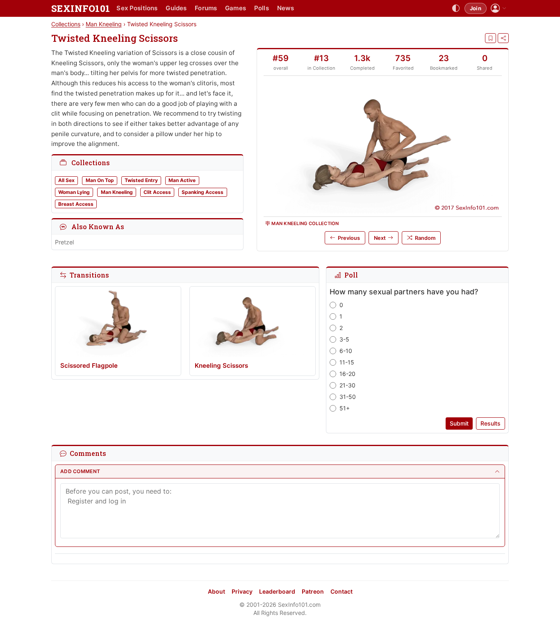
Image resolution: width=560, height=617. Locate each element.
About (216, 591)
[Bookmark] (490, 38)
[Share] (503, 38)
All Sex (66, 180)
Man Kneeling (104, 23)
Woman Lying (74, 192)
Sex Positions (136, 8)
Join (475, 8)
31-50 (347, 396)
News (285, 8)
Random (425, 238)
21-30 (347, 385)
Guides (176, 8)
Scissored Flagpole (89, 365)
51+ (344, 408)
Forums (206, 8)
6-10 (345, 350)
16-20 (347, 373)
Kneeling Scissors (221, 365)
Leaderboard (277, 591)
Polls (261, 8)
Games (235, 8)
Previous (349, 238)
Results (490, 423)
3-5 (344, 339)
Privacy (242, 591)
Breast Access (75, 204)
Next (380, 238)
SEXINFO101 (80, 8)
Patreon (313, 591)
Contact (341, 591)
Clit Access (157, 192)
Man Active (182, 180)
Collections (65, 23)
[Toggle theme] (456, 9)
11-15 (346, 362)
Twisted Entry (141, 180)
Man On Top (100, 180)
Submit (459, 423)
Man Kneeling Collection (305, 223)
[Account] (498, 8)
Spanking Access (202, 192)
